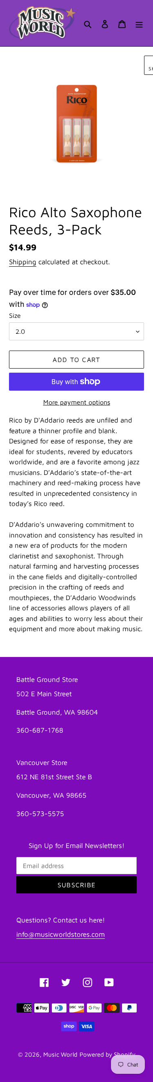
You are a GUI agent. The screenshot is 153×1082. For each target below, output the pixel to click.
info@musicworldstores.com (60, 934)
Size (15, 315)
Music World (60, 1054)
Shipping (22, 262)
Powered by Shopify (107, 1054)
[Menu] (139, 23)
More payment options (76, 402)
